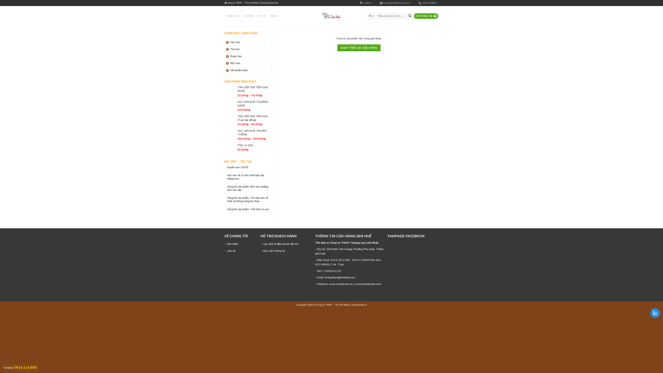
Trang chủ (232, 16)
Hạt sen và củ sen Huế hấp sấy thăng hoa (245, 177)
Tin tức (262, 16)
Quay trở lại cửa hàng (359, 48)
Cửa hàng (248, 16)
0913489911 (323, 264)
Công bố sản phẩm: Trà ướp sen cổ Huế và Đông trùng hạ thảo (247, 199)
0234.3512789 (340, 260)
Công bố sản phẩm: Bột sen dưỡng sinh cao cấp (247, 188)
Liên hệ (274, 16)
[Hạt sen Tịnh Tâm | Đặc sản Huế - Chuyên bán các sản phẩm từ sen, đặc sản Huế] (331, 16)
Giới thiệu (232, 244)
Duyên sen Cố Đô (237, 167)
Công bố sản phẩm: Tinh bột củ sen (248, 209)
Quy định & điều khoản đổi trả (280, 244)
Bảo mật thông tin (274, 251)
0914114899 (360, 260)
